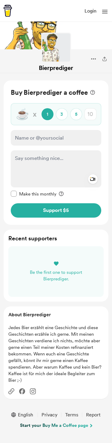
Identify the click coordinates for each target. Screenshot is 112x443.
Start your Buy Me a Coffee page (54, 425)
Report (93, 415)
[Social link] (11, 391)
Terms (71, 415)
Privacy (49, 415)
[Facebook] (22, 391)
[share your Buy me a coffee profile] (104, 59)
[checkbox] (33, 194)
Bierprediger (56, 67)
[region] (56, 152)
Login (90, 11)
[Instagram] (33, 391)
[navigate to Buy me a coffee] (8, 11)
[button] (104, 11)
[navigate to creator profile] (56, 47)
